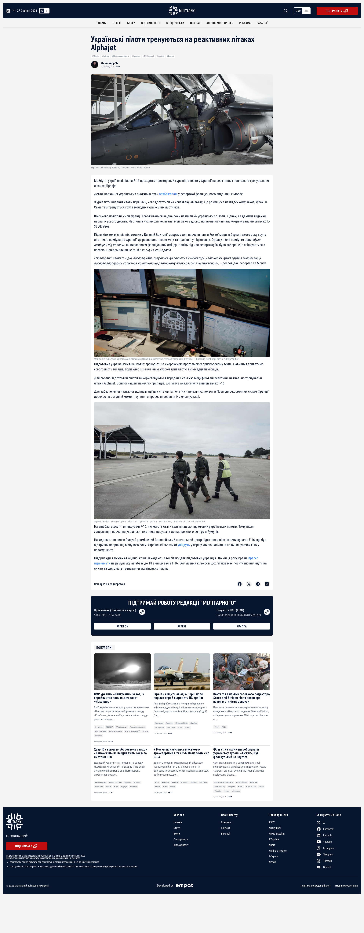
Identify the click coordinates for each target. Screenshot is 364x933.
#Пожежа (99, 787)
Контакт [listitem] (225, 827)
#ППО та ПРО (251, 787)
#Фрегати (236, 791)
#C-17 (157, 782)
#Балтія (175, 782)
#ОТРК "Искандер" (132, 731)
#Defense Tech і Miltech (223, 782)
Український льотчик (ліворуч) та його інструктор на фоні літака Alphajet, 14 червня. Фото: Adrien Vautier (150, 521)
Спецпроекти (175, 23)
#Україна (160, 56)
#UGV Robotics (241, 782)
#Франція (170, 56)
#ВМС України (100, 731)
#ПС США (203, 782)
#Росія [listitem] (272, 862)
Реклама (245, 23)
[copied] (142, 612)
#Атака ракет (121, 727)
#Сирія (187, 727)
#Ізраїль (193, 723)
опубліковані (168, 194)
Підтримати (334, 11)
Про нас (195, 23)
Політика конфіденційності (315, 885)
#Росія (145, 731)
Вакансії (262, 23)
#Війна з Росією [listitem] (278, 850)
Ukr (298, 11)
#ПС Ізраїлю (159, 727)
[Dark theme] (46, 11)
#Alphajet (95, 56)
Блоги (131, 23)
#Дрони (128, 782)
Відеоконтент (150, 23)
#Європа (137, 782)
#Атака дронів (100, 782)
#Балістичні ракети (137, 727)
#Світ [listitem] (272, 845)
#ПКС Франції (148, 56)
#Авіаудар (159, 723)
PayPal (182, 626)
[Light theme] (42, 11)
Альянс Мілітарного (219, 23)
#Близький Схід (181, 723)
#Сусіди (124, 787)
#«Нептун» (99, 727)
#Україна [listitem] (274, 839)
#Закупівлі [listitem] (275, 827)
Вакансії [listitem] (225, 833)
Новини (101, 23)
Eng (306, 11)
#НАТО (240, 787)
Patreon (122, 626)
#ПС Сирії (171, 727)
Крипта (242, 626)
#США (224, 727)
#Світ (180, 727)
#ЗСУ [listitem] (272, 822)
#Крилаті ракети (115, 731)
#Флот (226, 791)
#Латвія (194, 782)
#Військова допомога (120, 56)
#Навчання (136, 56)
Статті (117, 23)
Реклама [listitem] (226, 822)
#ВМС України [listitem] (277, 833)
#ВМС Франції (219, 787)
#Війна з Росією (115, 782)
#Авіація (105, 56)
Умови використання (346, 885)
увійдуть (184, 545)
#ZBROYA (109, 727)
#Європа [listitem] (273, 856)
